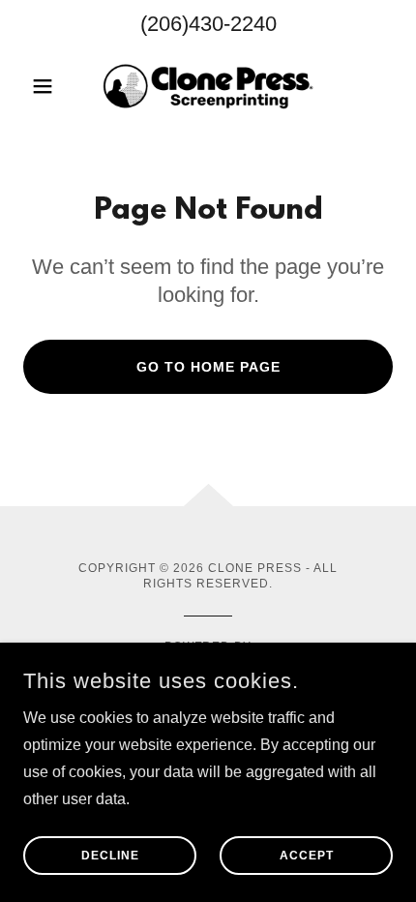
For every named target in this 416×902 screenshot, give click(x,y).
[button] (50, 86)
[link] (208, 86)
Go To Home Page (208, 367)
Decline (110, 855)
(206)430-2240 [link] (208, 24)
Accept (307, 855)
